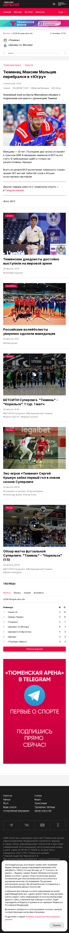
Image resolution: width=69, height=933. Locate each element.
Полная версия (34, 649)
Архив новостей (42, 810)
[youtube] (42, 825)
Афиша (6, 799)
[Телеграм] (34, 711)
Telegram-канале (14, 190)
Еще (61, 12)
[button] (4, 53)
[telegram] (11, 825)
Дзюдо (9, 216)
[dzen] (58, 825)
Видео (37, 799)
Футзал (18, 12)
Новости (7, 795)
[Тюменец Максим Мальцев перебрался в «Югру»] (34, 125)
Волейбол (11, 286)
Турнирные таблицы (44, 807)
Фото (6, 803)
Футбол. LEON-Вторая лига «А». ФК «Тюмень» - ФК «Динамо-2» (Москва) (34, 41)
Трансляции (40, 803)
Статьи (38, 795)
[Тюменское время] (34, 23)
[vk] (26, 825)
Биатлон (40, 12)
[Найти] (54, 4)
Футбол (29, 12)
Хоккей (7, 12)
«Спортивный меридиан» (16, 810)
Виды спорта (9, 807)
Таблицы (9, 583)
